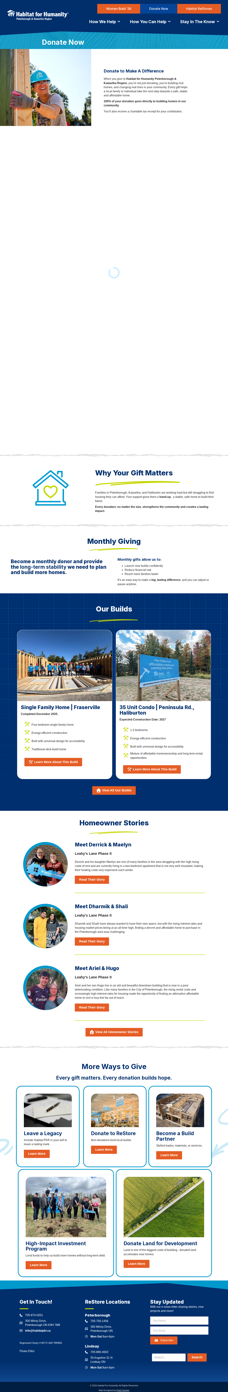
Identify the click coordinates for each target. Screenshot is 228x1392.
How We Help (103, 21)
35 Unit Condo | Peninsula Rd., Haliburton (157, 710)
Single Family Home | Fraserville (60, 707)
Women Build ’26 (118, 9)
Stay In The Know (198, 21)
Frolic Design (122, 1390)
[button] (163, 1340)
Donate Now (158, 9)
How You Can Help (148, 21)
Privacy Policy (27, 1350)
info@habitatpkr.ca (38, 1330)
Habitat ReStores (199, 9)
